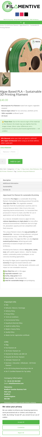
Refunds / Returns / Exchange (15, 308)
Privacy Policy (10, 314)
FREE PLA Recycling (8, 19)
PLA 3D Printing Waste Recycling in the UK (19, 368)
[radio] (9, 152)
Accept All (21, 422)
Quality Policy (10, 332)
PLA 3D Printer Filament (11, 25)
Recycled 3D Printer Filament (15, 357)
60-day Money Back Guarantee (21, 19)
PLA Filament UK (11, 348)
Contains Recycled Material (26, 171)
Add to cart (15, 161)
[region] (21, 420)
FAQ (7, 305)
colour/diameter (5, 148)
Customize (21, 427)
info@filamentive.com (16, 383)
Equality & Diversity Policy (14, 323)
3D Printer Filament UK (13, 351)
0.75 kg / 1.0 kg (20, 169)
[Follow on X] (26, 14)
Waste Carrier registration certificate (17, 335)
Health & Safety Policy (13, 326)
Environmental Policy (12, 320)
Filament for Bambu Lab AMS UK (16, 354)
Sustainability (7, 186)
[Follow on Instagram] (22, 14)
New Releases (34, 169)
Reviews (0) (6, 190)
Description (7, 180)
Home (2, 25)
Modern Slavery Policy (13, 329)
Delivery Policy (10, 311)
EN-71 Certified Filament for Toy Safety (18, 371)
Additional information (10, 183)
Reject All (21, 433)
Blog (7, 345)
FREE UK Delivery (34, 19)
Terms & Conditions (12, 317)
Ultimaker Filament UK (13, 360)
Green (27, 169)
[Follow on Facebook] (17, 14)
